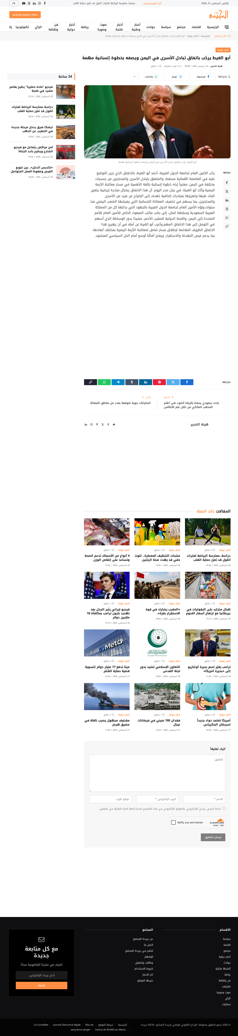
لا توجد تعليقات (171, 66)
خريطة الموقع (145, 980)
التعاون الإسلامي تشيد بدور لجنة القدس (160, 669)
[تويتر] (227, 191)
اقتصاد (196, 27)
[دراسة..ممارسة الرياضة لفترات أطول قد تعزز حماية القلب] (208, 531)
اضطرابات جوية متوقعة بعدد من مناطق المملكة (120, 403)
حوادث (150, 27)
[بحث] (11, 27)
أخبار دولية (71, 27)
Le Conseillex (41, 1024)
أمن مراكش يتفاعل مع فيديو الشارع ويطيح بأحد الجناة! (33, 149)
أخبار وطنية (136, 27)
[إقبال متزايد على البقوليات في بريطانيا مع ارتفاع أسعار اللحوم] (208, 585)
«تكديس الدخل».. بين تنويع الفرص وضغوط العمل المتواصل (32, 170)
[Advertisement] (147, 272)
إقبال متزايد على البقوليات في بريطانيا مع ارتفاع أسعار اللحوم (208, 611)
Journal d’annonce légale (67, 1024)
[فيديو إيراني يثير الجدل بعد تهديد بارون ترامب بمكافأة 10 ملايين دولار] (107, 585)
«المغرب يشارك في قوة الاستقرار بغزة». (163, 611)
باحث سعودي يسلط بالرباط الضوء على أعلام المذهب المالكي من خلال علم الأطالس (191, 405)
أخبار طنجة (119, 27)
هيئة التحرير (216, 66)
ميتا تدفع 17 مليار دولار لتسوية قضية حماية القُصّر (107, 669)
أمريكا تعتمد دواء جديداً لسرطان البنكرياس (214, 722)
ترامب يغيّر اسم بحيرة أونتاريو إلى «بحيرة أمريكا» (209, 669)
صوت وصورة (102, 27)
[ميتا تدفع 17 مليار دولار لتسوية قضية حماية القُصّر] (107, 642)
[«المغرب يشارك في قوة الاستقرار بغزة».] (157, 585)
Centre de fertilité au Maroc (110, 1029)
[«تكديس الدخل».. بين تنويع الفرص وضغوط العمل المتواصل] (65, 172)
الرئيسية (213, 27)
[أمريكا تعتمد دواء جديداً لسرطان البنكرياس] (208, 696)
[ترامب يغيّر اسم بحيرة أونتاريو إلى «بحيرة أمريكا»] (208, 642)
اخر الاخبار (147, 974)
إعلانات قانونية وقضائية (25, 15)
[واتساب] (227, 217)
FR (13, 3)
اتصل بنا (148, 944)
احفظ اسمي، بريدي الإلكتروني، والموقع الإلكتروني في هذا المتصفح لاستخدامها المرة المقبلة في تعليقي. (160, 808)
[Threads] (227, 209)
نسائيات (226, 1004)
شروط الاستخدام (143, 968)
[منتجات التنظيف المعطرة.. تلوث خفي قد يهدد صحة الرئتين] (157, 531)
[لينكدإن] (227, 200)
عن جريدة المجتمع (143, 938)
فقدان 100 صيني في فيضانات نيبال (159, 722)
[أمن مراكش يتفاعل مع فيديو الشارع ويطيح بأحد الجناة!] (65, 152)
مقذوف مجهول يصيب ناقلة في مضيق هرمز (107, 722)
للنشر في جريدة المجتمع (139, 950)
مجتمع (181, 27)
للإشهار (148, 956)
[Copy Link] (227, 226)
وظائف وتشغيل (144, 962)
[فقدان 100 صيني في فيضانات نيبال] (157, 696)
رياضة (85, 27)
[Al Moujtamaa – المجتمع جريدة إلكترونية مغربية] (218, 15)
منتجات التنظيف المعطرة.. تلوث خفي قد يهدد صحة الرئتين (157, 558)
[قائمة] (227, 27)
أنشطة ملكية (223, 968)
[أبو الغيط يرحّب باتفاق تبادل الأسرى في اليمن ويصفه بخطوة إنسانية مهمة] (157, 121)
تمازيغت (226, 986)
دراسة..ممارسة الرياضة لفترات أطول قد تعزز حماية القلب (104, 3)
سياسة (166, 27)
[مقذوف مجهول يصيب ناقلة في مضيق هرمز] (107, 696)
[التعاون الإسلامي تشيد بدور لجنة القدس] (157, 642)
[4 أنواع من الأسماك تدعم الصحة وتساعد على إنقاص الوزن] (107, 531)
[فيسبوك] (227, 182)
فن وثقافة (53, 27)
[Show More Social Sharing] (134, 76)
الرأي (38, 27)
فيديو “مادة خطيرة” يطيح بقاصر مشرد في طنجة (31, 89)
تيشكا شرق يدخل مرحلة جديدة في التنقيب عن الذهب (32, 129)
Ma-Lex (89, 1024)
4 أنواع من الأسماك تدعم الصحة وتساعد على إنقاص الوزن (107, 558)
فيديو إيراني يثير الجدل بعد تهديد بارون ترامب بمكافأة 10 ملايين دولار (108, 613)
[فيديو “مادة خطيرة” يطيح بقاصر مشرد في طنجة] (65, 92)
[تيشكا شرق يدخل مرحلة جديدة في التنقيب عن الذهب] (65, 132)
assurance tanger (80, 1029)
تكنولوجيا (22, 27)
